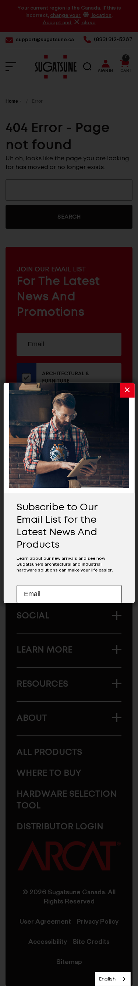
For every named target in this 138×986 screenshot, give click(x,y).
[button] (127, 390)
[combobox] (113, 979)
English (107, 979)
